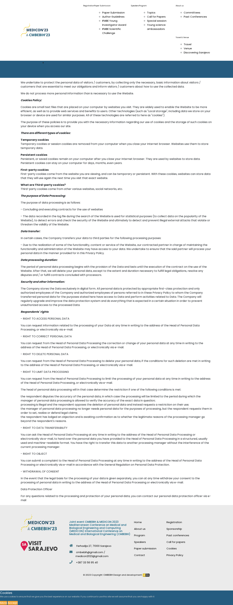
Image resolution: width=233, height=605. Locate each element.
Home (138, 522)
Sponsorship (174, 529)
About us (139, 529)
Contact (139, 555)
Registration (174, 522)
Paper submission (145, 548)
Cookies (171, 548)
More (3, 603)
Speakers (140, 542)
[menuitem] (180, 5)
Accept (13, 603)
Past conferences (177, 535)
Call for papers (175, 542)
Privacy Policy (174, 555)
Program (139, 535)
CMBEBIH (108, 575)
